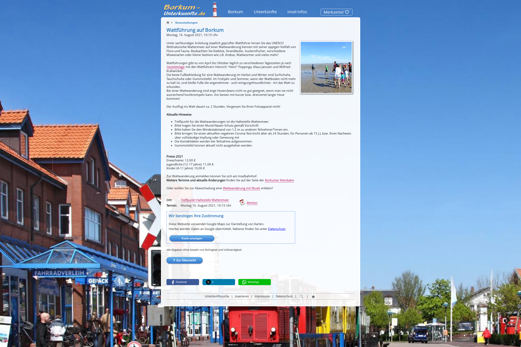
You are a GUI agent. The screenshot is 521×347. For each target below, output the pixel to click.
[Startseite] (313, 296)
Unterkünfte (265, 11)
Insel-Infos (297, 11)
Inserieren (242, 296)
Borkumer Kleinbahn (279, 180)
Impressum (262, 296)
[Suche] (301, 296)
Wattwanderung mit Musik (241, 188)
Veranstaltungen (186, 22)
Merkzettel (334, 12)
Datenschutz (276, 229)
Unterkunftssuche (217, 296)
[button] (184, 260)
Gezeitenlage (176, 67)
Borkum (235, 11)
